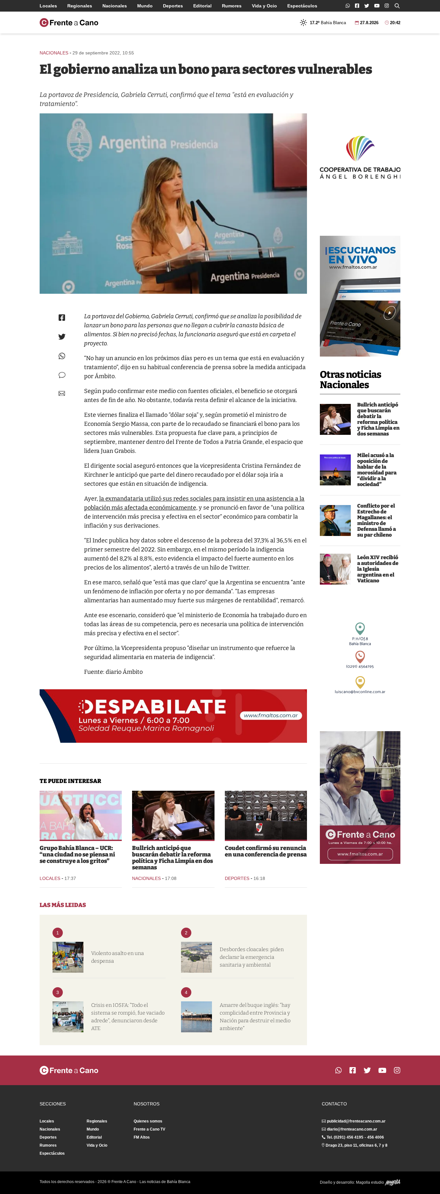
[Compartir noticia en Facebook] (62, 317)
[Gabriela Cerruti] (173, 203)
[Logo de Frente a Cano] (69, 22)
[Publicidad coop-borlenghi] (360, 156)
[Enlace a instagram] (387, 6)
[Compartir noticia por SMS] (62, 375)
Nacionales (114, 5)
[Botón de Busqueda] (397, 6)
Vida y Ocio (264, 5)
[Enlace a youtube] (376, 5)
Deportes (173, 5)
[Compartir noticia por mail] (62, 393)
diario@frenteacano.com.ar (352, 1129)
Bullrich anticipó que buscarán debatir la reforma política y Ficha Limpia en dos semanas (378, 419)
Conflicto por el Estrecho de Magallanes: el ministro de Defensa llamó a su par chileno (376, 520)
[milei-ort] (335, 469)
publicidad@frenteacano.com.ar (356, 1121)
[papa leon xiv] (335, 569)
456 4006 (375, 1137)
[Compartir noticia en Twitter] (62, 337)
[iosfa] (68, 1016)
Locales (48, 5)
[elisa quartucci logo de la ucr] (81, 815)
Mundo (145, 5)
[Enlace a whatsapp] (348, 6)
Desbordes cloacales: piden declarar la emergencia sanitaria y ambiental (252, 957)
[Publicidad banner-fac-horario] (360, 797)
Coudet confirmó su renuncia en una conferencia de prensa (266, 851)
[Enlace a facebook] (357, 6)
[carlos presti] (335, 520)
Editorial (202, 5)
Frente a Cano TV (149, 1129)
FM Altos (142, 1137)
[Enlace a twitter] (366, 6)
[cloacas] (196, 957)
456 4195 (355, 1137)
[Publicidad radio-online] (360, 296)
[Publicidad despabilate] (173, 716)
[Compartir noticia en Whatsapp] (62, 356)
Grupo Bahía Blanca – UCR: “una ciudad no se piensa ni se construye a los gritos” (77, 854)
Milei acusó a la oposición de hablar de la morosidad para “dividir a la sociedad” (377, 469)
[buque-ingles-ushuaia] (196, 1016)
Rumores (232, 5)
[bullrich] (335, 419)
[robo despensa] (68, 957)
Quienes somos (148, 1121)
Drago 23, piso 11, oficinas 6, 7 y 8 (356, 1145)
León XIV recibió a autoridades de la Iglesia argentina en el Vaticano (377, 569)
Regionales (79, 5)
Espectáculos (302, 5)
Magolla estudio (370, 1182)
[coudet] (266, 815)
